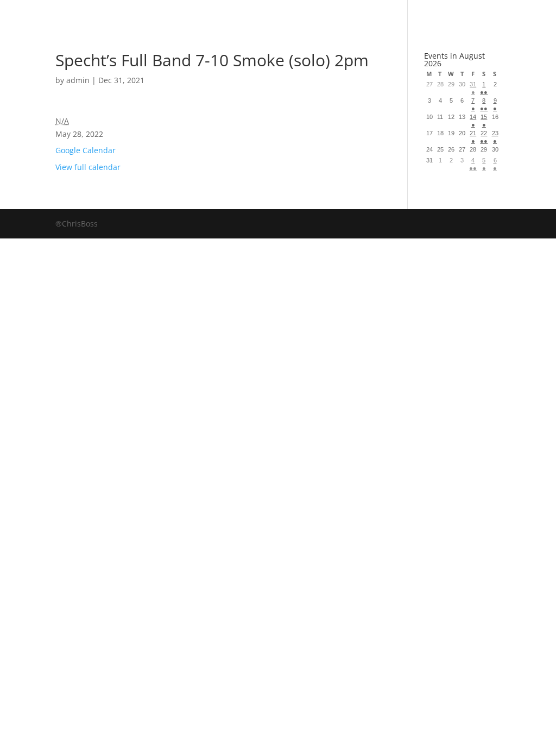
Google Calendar (85, 150)
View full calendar (88, 167)
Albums (239, 13)
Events (376, 13)
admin (78, 80)
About (309, 13)
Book (173, 13)
